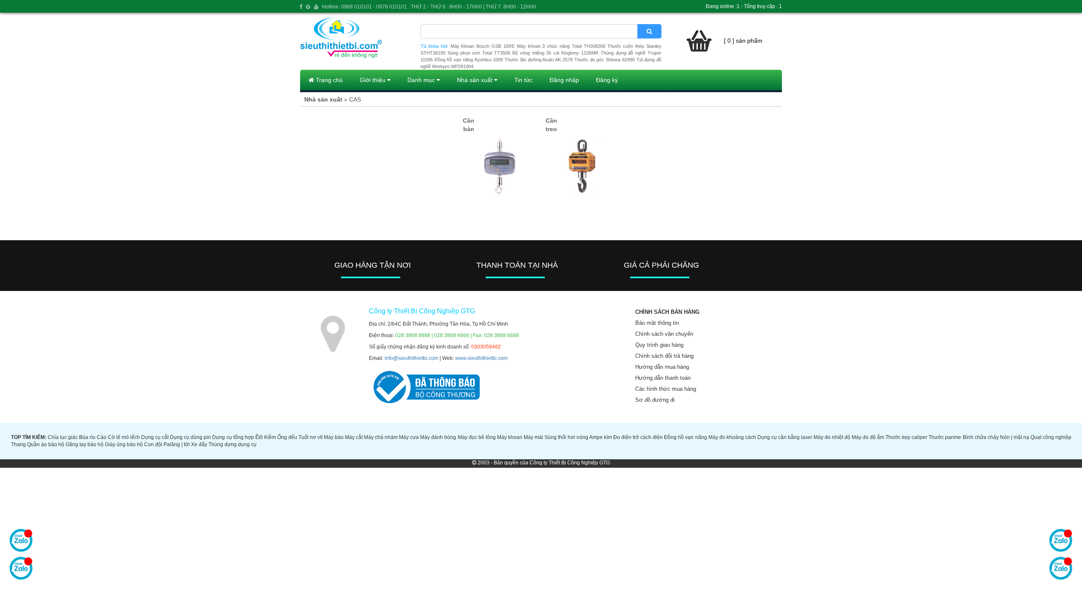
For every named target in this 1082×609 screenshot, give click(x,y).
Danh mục (422, 80)
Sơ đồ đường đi (655, 400)
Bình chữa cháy (981, 437)
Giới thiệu (373, 80)
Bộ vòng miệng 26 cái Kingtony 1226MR (555, 52)
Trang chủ (328, 80)
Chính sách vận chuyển (664, 334)
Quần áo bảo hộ (45, 444)
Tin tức (523, 80)
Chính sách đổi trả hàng (664, 356)
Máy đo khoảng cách (732, 437)
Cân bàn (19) (468, 129)
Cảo (102, 437)
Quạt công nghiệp (1050, 437)
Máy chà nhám (381, 437)
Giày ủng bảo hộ (124, 444)
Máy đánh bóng (438, 437)
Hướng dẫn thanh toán (663, 378)
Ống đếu (287, 437)
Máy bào (334, 437)
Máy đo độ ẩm (868, 437)
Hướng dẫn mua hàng (662, 367)
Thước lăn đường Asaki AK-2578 (539, 59)
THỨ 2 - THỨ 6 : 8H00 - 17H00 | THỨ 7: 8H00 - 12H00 (473, 7)
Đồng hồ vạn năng (685, 437)
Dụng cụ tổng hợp (233, 437)
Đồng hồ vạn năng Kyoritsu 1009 (468, 59)
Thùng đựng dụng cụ (232, 444)
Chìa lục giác (63, 437)
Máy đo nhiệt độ (832, 437)
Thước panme (945, 437)
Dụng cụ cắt (155, 437)
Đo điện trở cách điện (638, 437)
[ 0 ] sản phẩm (743, 40)
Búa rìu (87, 437)
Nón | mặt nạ (1014, 437)
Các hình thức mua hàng (665, 389)
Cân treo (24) (551, 129)
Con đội (153, 444)
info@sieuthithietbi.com (411, 358)
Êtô (259, 437)
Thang (18, 444)
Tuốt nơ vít (310, 437)
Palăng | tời (177, 444)
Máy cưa (409, 437)
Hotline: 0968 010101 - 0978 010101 (364, 7)
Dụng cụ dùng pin (190, 437)
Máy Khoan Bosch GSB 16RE (483, 46)
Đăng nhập (564, 80)
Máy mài (533, 437)
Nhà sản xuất (475, 80)
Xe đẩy (199, 444)
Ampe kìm (600, 437)
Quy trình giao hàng (659, 345)
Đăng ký (607, 80)
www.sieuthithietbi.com (481, 358)
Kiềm (270, 437)
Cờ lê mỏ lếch (124, 437)
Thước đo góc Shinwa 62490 (604, 59)
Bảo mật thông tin (657, 323)
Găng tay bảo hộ (85, 444)
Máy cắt (354, 437)
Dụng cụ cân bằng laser (784, 437)
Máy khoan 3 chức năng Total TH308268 (561, 46)
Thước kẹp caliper (906, 437)
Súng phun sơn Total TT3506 (479, 52)
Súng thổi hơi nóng (566, 437)
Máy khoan (509, 437)
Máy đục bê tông (477, 437)
